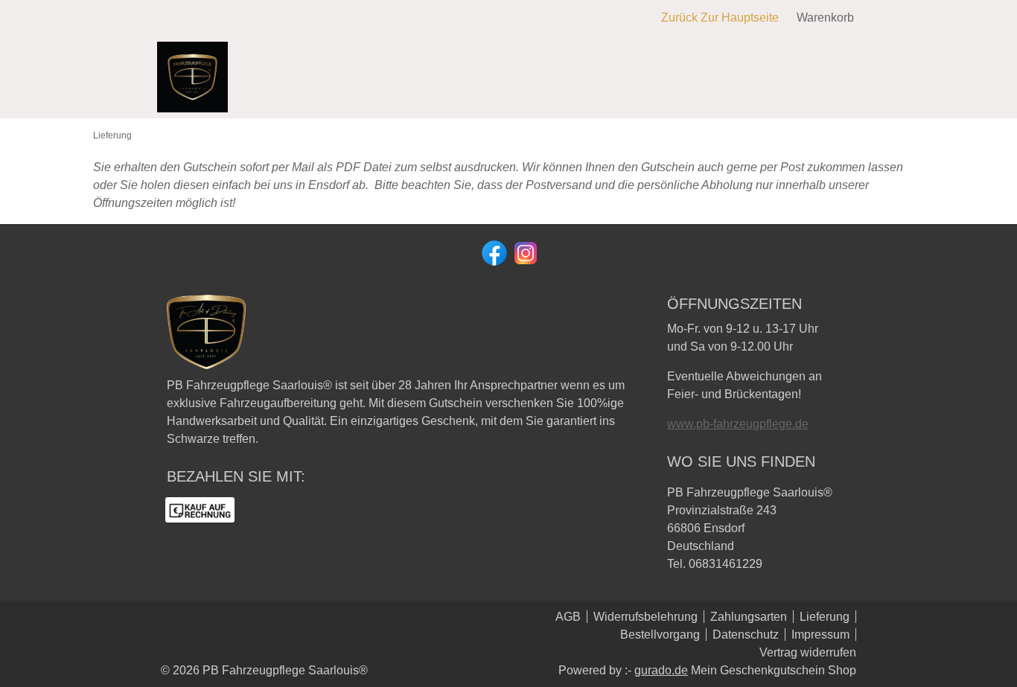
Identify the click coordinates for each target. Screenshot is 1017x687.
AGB (568, 616)
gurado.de (661, 670)
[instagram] (524, 251)
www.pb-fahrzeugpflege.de (738, 424)
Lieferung (824, 616)
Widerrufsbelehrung (645, 616)
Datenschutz (745, 634)
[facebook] (493, 251)
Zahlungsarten (748, 616)
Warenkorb (825, 17)
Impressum (820, 634)
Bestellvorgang (660, 634)
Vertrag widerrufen (807, 652)
